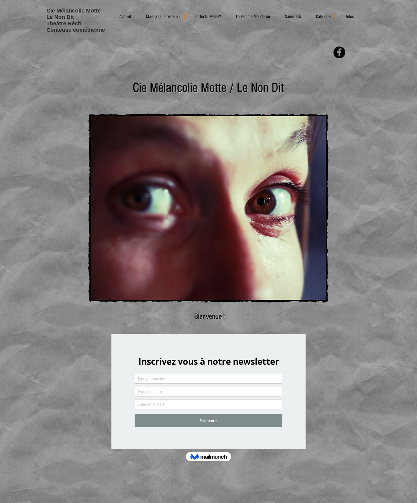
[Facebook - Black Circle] (339, 52)
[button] (347, 16)
